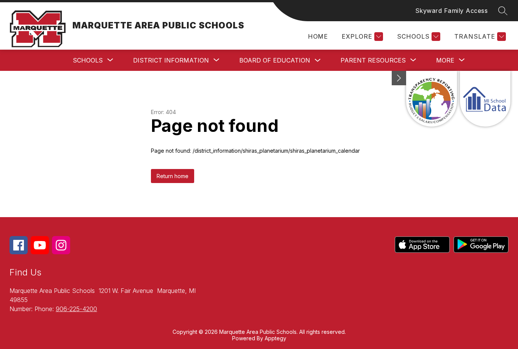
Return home (172, 176)
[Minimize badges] (399, 78)
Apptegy (275, 338)
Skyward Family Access (451, 10)
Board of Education (274, 60)
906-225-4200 (76, 309)
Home (318, 36)
